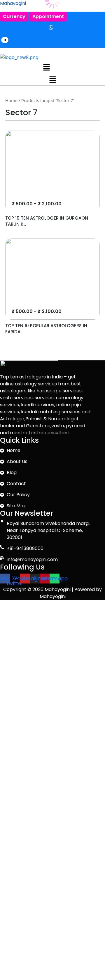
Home (11, 100)
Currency (14, 16)
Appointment (48, 16)
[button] (46, 67)
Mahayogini (13, 3)
